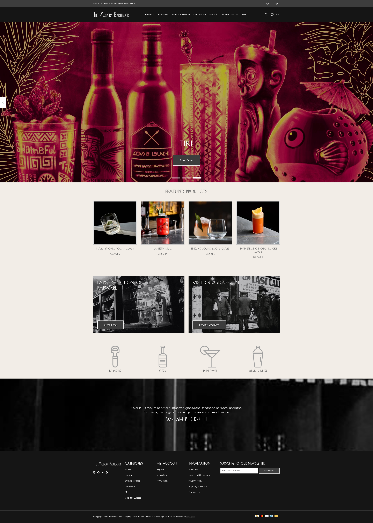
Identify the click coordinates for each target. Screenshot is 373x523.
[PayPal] (276, 517)
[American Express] (271, 517)
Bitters (163, 370)
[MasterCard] (262, 517)
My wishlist (162, 481)
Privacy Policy (195, 481)
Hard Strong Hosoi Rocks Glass (258, 250)
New (244, 14)
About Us (193, 469)
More (127, 492)
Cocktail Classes (229, 14)
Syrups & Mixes (258, 370)
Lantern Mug (163, 248)
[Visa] (267, 517)
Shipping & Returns (198, 486)
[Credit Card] (257, 517)
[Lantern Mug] (162, 222)
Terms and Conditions (199, 475)
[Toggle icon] (266, 14)
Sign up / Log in (272, 3)
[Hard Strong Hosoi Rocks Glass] (258, 222)
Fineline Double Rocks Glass (210, 248)
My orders (162, 475)
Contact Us (194, 492)
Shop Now (186, 160)
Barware (115, 370)
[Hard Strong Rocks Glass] (115, 222)
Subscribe (269, 470)
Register (161, 469)
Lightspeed (190, 517)
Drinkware (210, 370)
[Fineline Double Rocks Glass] (210, 222)
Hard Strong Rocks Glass (115, 248)
